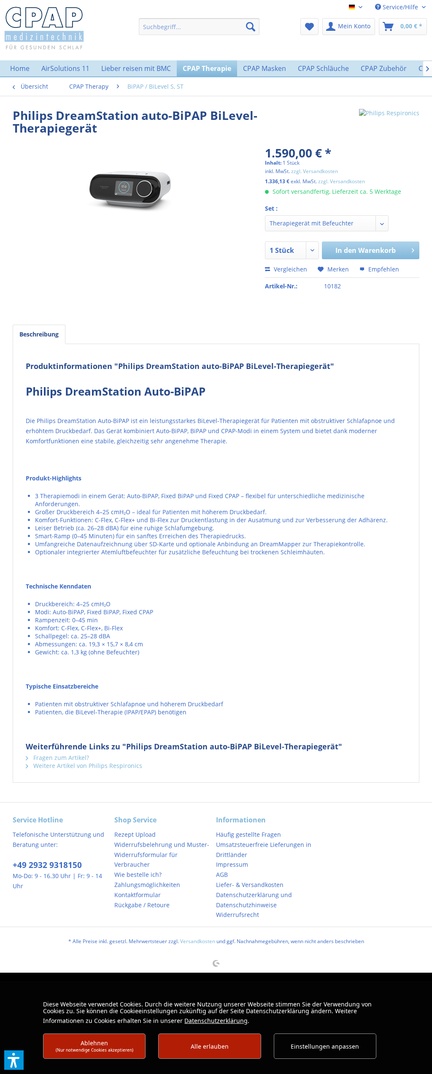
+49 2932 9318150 (47, 865)
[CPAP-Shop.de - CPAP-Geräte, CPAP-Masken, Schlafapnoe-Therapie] (44, 27)
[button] (14, 1060)
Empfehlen (383, 269)
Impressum (232, 864)
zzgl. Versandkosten (314, 171)
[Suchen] (250, 26)
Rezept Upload (135, 834)
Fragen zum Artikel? (60, 758)
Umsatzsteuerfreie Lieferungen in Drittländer (263, 850)
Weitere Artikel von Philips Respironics (87, 766)
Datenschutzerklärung (216, 1021)
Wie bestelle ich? (138, 875)
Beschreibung (39, 334)
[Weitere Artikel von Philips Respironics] (389, 123)
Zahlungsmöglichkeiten (147, 885)
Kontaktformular (137, 895)
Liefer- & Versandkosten (250, 885)
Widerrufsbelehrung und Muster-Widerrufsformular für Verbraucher (161, 855)
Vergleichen (289, 269)
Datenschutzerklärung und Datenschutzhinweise (254, 900)
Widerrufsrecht (237, 915)
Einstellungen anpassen (325, 1046)
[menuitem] (199, 26)
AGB (222, 875)
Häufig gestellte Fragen (248, 834)
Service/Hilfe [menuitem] (400, 7)
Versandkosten (197, 941)
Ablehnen (94, 1046)
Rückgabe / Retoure (142, 905)
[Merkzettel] (309, 26)
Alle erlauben (210, 1046)
